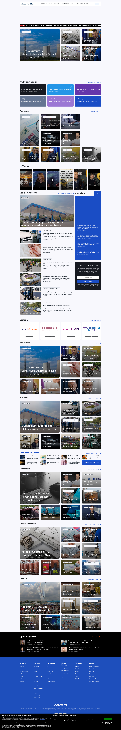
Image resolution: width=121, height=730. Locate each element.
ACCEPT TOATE (108, 719)
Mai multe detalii (42, 719)
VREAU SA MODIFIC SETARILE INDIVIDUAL (107, 723)
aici (42, 724)
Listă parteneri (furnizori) (57, 721)
